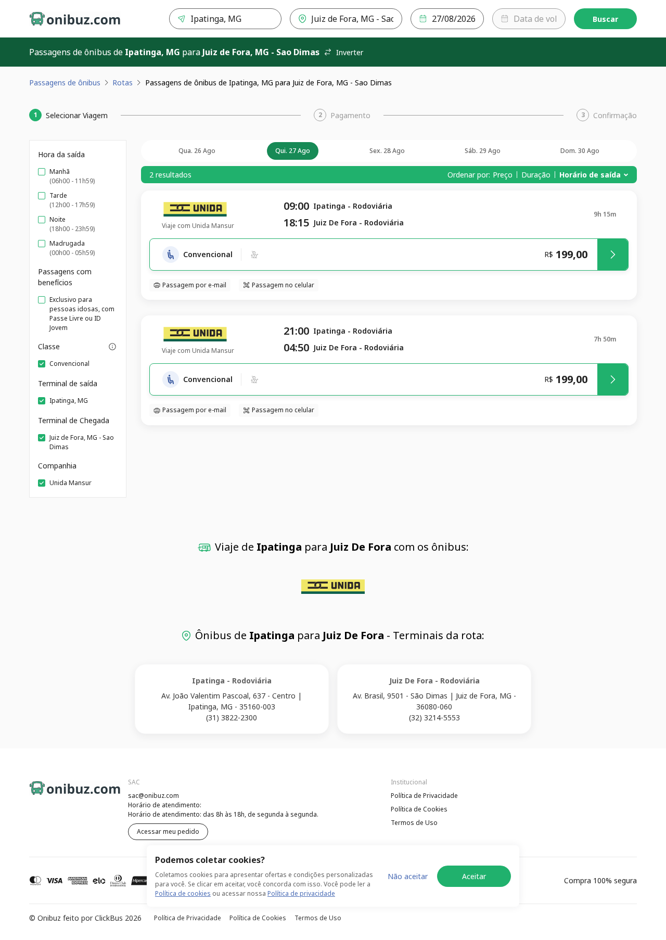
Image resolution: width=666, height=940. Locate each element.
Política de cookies (183, 893)
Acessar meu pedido (168, 831)
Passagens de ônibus (64, 82)
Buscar (605, 19)
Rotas (122, 82)
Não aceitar (408, 876)
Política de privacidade (301, 893)
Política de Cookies (419, 809)
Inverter (349, 52)
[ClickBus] (57, 794)
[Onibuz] (75, 18)
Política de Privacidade (424, 795)
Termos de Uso (414, 822)
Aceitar (474, 876)
